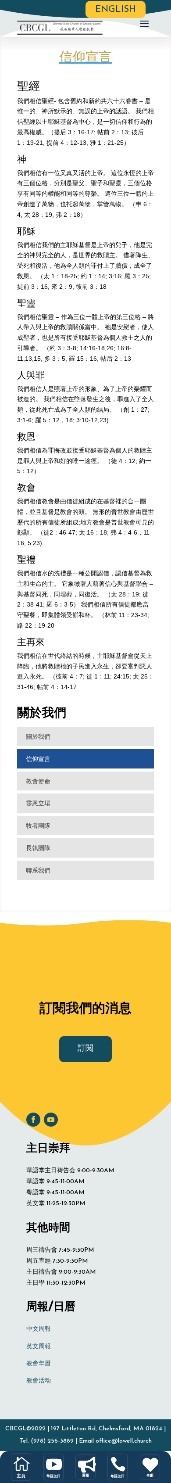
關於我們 (38, 736)
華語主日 (53, 1476)
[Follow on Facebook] (33, 1120)
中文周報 (38, 1329)
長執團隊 (38, 848)
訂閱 (85, 1049)
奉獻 (149, 1475)
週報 (85, 1475)
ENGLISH (115, 9)
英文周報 (38, 1346)
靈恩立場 (38, 803)
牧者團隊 (38, 825)
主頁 (21, 1476)
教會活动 (38, 1381)
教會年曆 (38, 1364)
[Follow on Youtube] (51, 1120)
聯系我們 (38, 870)
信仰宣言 (38, 758)
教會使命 (38, 781)
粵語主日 (117, 1476)
